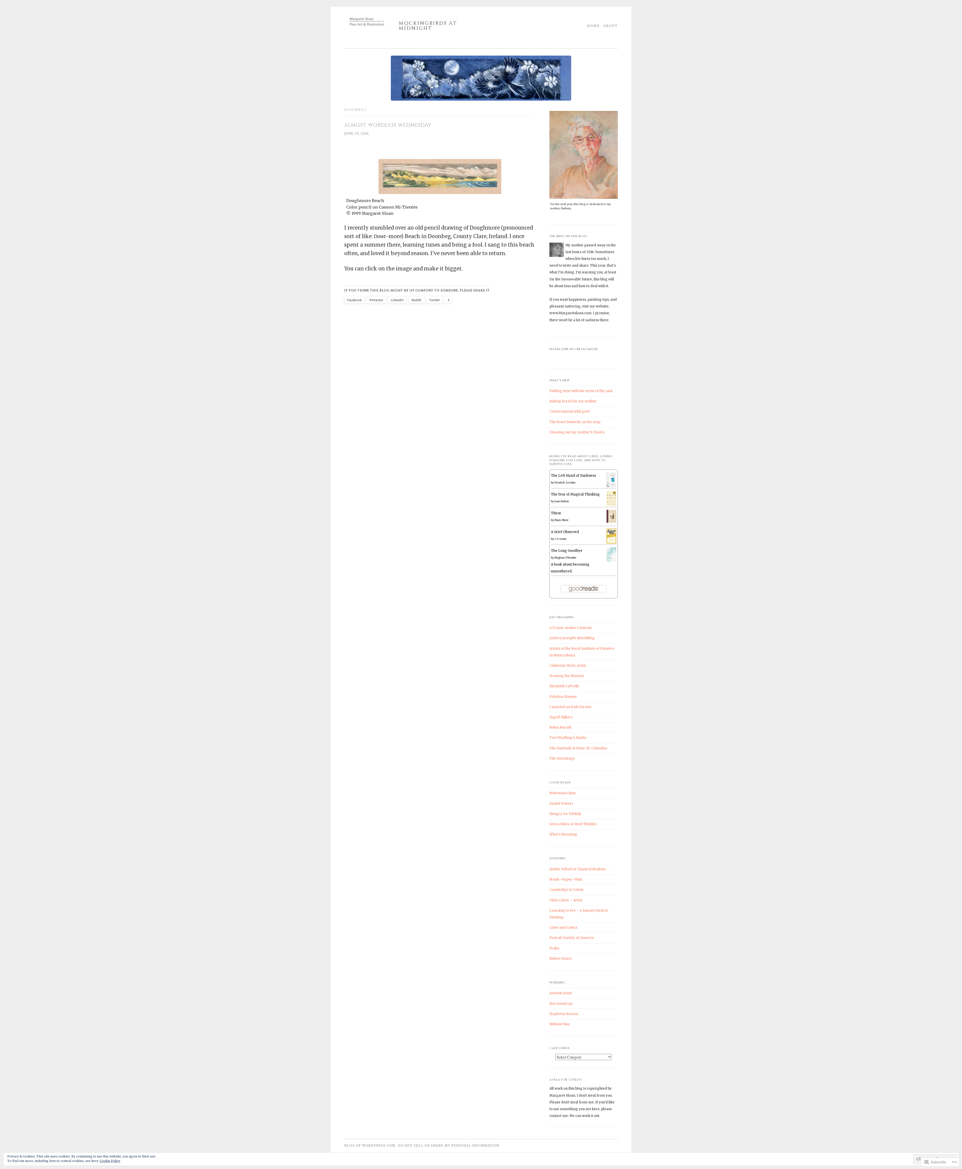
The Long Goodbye (566, 551)
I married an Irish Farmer (570, 707)
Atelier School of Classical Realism (577, 869)
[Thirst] (611, 522)
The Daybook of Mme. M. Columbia (578, 748)
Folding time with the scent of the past (581, 391)
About (610, 26)
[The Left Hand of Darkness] (611, 486)
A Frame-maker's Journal (570, 628)
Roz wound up (560, 1003)
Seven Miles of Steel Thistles (572, 824)
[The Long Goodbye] (611, 561)
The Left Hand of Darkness (573, 475)
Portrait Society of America (571, 938)
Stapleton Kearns (563, 1014)
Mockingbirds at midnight (428, 26)
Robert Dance (560, 958)
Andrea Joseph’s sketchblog (572, 638)
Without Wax (559, 1024)
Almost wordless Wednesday (387, 125)
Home (593, 26)
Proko (554, 948)
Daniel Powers (561, 803)
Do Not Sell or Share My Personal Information (448, 1145)
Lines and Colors (563, 927)
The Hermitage (562, 758)
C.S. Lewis (560, 539)
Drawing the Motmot (566, 676)
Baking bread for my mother (573, 401)
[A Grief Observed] (611, 542)
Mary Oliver (561, 520)
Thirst (556, 513)
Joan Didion (561, 501)
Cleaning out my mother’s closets (577, 432)
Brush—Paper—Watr (565, 879)
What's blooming (563, 834)
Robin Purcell (560, 727)
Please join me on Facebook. (574, 349)
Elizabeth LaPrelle (564, 686)
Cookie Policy (110, 1161)
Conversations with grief (569, 411)
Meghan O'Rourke (565, 557)
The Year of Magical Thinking (575, 494)
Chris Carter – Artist (565, 900)
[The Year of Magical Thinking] (611, 505)
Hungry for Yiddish (565, 814)
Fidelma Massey (563, 697)
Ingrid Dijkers (560, 717)
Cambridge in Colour (566, 890)
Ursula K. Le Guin (564, 482)
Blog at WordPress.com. (370, 1145)
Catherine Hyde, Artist (567, 665)
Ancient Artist (560, 993)
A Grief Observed (565, 532)
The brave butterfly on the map (574, 422)
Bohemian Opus (562, 793)
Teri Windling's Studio (567, 738)
